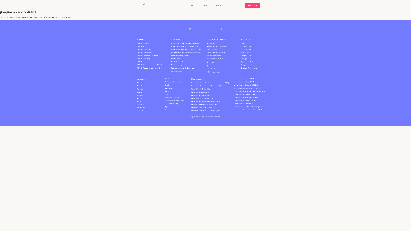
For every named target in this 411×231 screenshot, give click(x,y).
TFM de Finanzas (175, 59)
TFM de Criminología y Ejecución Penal (182, 65)
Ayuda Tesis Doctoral (248, 62)
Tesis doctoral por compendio (216, 46)
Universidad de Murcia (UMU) (244, 79)
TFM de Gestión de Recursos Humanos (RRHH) (185, 49)
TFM (205, 5)
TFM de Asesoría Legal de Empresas (181, 68)
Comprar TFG (246, 46)
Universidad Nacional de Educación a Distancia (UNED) (210, 83)
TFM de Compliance (175, 71)
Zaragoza (140, 104)
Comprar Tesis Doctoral (249, 65)
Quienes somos (212, 66)
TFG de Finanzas (143, 62)
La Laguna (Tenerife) (172, 103)
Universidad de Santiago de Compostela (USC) (250, 91)
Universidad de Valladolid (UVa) (244, 94)
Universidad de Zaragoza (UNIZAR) (246, 85)
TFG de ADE (141, 46)
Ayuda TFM (245, 52)
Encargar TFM (246, 59)
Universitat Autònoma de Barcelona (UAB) (205, 101)
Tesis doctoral (211, 43)
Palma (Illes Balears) (172, 97)
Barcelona (140, 86)
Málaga (139, 101)
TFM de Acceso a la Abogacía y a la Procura (184, 43)
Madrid (139, 83)
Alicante (167, 91)
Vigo (166, 107)
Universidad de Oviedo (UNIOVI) (245, 100)
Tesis (219, 5)
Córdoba (168, 110)
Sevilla (139, 92)
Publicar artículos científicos (216, 52)
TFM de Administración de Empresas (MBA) (183, 46)
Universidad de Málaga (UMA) (244, 82)
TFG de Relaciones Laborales (147, 55)
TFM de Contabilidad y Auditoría (179, 55)
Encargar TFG (246, 49)
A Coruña (140, 111)
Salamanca (141, 107)
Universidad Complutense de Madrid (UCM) (206, 86)
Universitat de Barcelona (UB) (201, 95)
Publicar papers (212, 49)
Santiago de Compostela (173, 82)
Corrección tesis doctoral (215, 59)
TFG (192, 5)
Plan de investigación (214, 55)
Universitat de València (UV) (200, 92)
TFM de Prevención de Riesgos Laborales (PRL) (185, 52)
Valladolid (168, 79)
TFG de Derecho (143, 43)
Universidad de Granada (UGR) (202, 98)
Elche (166, 94)
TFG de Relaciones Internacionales (149, 68)
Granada (140, 95)
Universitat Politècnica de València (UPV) (205, 104)
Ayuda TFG (245, 43)
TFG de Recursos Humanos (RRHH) (149, 65)
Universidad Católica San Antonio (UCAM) (248, 110)
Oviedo (167, 85)
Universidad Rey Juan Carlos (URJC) (203, 107)
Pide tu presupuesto (213, 72)
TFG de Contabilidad (144, 49)
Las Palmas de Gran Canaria (174, 100)
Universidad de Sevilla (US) (200, 89)
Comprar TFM (246, 55)
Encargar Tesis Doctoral (249, 68)
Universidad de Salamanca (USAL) (246, 97)
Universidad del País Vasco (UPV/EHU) (247, 88)
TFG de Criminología (144, 52)
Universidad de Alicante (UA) (243, 103)
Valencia (140, 89)
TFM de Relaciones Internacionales (181, 62)
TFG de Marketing (143, 59)
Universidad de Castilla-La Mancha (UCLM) (249, 107)
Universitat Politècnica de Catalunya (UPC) (205, 111)
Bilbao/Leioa (169, 88)
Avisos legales (211, 69)
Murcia (139, 98)
